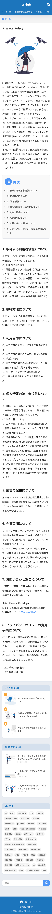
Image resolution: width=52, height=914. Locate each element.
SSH (15, 828)
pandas (20, 823)
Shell (7, 828)
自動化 (39, 11)
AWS (12, 813)
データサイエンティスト (14, 844)
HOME (27, 902)
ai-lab (26, 4)
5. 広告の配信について (18, 212)
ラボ (47, 11)
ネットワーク (10, 849)
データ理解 (31, 844)
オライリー (28, 834)
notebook (9, 823)
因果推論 (40, 860)
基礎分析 (8, 865)
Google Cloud (11, 818)
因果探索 (29, 860)
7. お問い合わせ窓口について (21, 223)
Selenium (42, 823)
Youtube (42, 828)
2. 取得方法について (17, 195)
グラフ (7, 839)
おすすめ (8, 834)
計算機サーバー (33, 870)
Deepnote (22, 813)
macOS (35, 818)
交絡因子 (8, 854)
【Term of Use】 (29, 612)
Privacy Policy (26, 906)
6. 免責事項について (17, 217)
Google (40, 813)
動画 (33, 854)
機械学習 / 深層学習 (23, 11)
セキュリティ (31, 839)
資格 (44, 870)
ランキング (35, 849)
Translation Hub (27, 828)
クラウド (40, 834)
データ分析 (6, 11)
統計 (21, 870)
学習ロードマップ (22, 865)
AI (6, 813)
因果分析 (18, 860)
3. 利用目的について (17, 201)
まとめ (18, 834)
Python (31, 823)
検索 (46, 883)
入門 (17, 854)
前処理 (25, 854)
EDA (31, 813)
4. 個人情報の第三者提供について (23, 206)
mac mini (25, 818)
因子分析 (8, 860)
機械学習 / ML (10, 870)
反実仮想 (41, 854)
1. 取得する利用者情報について (22, 190)
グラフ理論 (18, 839)
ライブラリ (23, 849)
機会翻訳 (41, 865)
